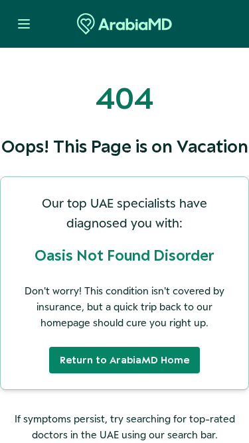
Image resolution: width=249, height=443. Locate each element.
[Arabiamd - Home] (124, 23)
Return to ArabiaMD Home (124, 359)
